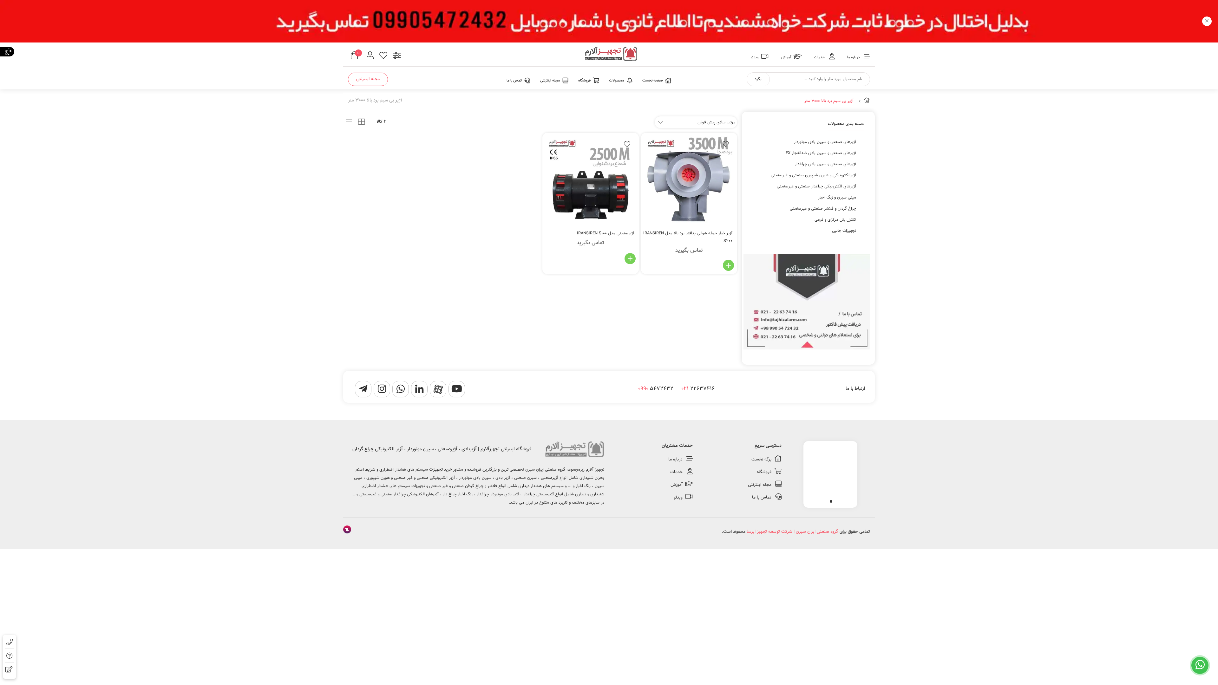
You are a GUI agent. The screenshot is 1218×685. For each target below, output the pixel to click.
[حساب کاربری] (370, 56)
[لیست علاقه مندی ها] (383, 56)
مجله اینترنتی (368, 79)
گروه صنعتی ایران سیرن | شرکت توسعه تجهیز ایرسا (792, 531)
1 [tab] (831, 501)
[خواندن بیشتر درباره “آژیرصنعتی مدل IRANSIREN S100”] (630, 258)
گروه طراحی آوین (347, 530)
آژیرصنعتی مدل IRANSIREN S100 (605, 233)
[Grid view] (361, 121)
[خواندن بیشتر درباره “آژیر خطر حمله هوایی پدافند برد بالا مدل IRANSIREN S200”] (728, 265)
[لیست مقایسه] (397, 56)
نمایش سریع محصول (699, 265)
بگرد (758, 79)
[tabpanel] (830, 473)
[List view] (348, 121)
